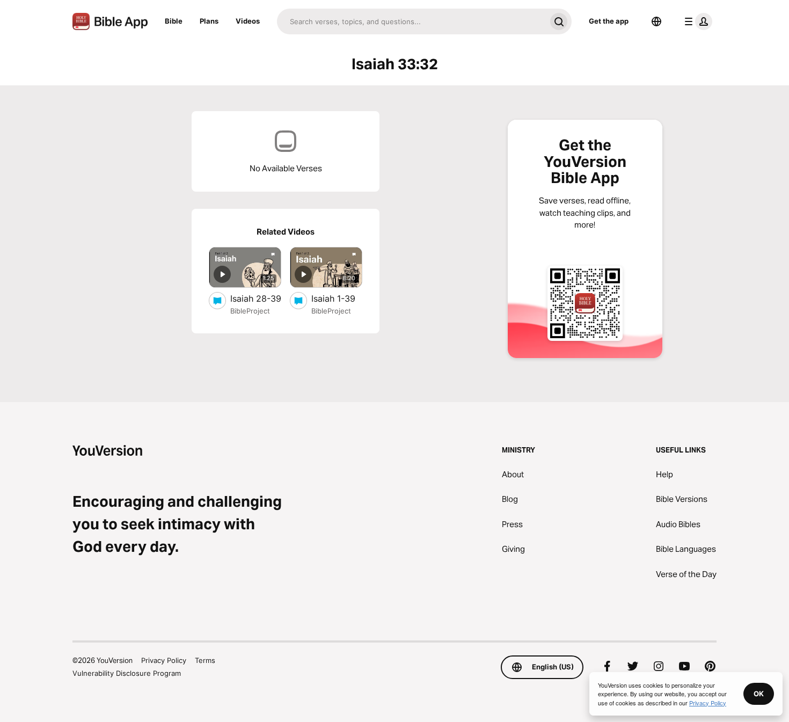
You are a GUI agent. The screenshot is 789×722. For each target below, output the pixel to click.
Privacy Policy (163, 660)
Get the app (609, 21)
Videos (248, 21)
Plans (209, 21)
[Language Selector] (656, 21)
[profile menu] (696, 21)
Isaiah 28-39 (255, 298)
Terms (205, 660)
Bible (173, 21)
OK (759, 693)
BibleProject (250, 311)
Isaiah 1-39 (336, 298)
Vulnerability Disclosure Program (126, 673)
